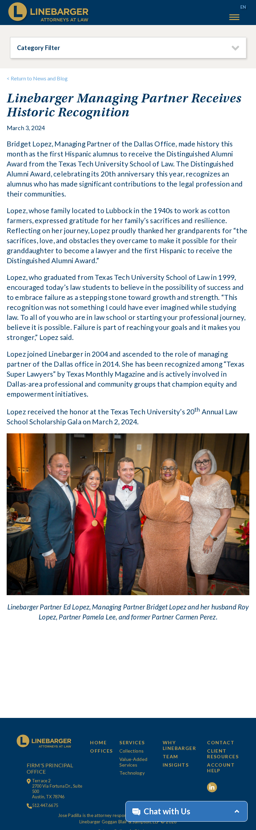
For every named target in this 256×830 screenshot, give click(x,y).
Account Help (221, 767)
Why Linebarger (179, 745)
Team (170, 756)
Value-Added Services (133, 762)
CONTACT (220, 742)
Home (98, 742)
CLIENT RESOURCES (223, 753)
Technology (132, 773)
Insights (176, 765)
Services (132, 742)
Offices (101, 751)
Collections (131, 751)
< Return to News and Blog (37, 78)
